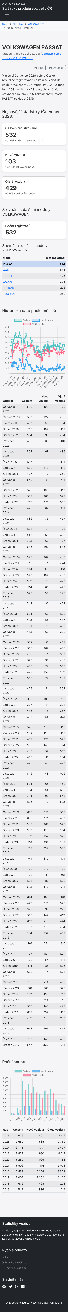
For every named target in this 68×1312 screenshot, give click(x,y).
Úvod (5, 24)
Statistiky (18, 24)
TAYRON (8, 287)
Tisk (40, 67)
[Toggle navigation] (7, 15)
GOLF (6, 270)
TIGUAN (8, 275)
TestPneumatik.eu (15, 1267)
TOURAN (9, 293)
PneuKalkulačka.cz (16, 1262)
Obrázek (57, 67)
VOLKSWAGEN (36, 24)
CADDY (7, 281)
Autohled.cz (22, 1302)
